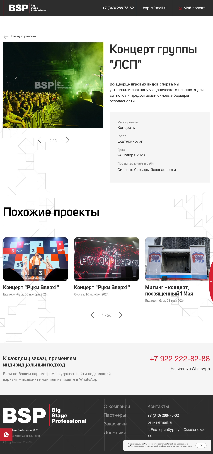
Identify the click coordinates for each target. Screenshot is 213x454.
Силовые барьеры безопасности (146, 170)
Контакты (158, 407)
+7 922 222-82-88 (180, 359)
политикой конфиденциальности (163, 446)
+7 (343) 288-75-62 (118, 8)
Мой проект (194, 8)
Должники (115, 433)
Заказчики (115, 424)
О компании (117, 407)
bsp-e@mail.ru (155, 8)
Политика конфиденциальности (21, 436)
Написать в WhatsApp (190, 369)
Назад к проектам (23, 36)
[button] (41, 140)
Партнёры (115, 415)
